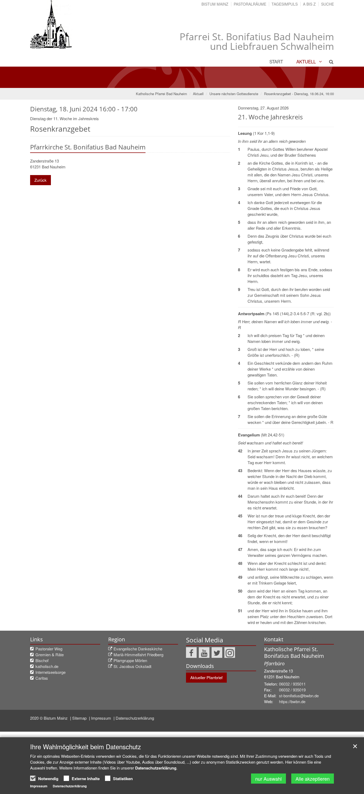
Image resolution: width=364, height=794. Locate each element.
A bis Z (309, 4)
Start (276, 61)
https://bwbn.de (292, 701)
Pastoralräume (250, 4)
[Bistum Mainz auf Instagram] (229, 652)
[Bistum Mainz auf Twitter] (217, 652)
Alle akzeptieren (313, 778)
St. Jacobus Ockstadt (132, 666)
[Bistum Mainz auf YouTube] (204, 652)
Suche (327, 4)
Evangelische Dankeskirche (138, 648)
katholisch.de (46, 666)
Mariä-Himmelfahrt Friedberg (138, 654)
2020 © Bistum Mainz (49, 718)
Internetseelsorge (50, 672)
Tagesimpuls (285, 4)
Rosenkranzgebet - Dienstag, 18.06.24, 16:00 (299, 93)
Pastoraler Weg (48, 648)
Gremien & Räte (49, 654)
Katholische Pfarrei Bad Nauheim (161, 93)
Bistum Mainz (214, 4)
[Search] (328, 61)
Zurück (40, 180)
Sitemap (80, 718)
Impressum (101, 718)
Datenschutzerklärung (135, 718)
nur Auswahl (268, 778)
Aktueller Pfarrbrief (206, 677)
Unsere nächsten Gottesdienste (233, 93)
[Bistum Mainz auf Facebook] (191, 652)
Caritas (41, 678)
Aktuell (306, 61)
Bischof (41, 660)
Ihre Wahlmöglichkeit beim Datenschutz (85, 747)
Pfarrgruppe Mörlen (130, 660)
